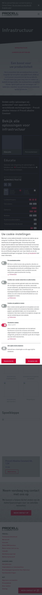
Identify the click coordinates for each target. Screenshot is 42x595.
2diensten (12, 298)
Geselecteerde (8, 361)
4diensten (12, 339)
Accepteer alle (32, 361)
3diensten (12, 317)
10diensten (12, 274)
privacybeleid (32, 253)
